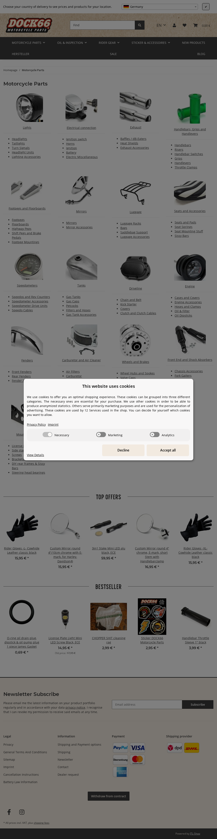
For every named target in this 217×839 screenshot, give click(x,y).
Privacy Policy (36, 424)
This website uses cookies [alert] (108, 386)
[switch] (47, 434)
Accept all (168, 450)
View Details (35, 455)
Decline (123, 450)
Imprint (53, 424)
